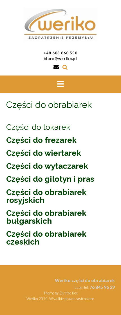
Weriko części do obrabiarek (85, 280)
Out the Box (68, 293)
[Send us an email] (56, 67)
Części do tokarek (38, 127)
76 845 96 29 (102, 287)
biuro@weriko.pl (60, 58)
